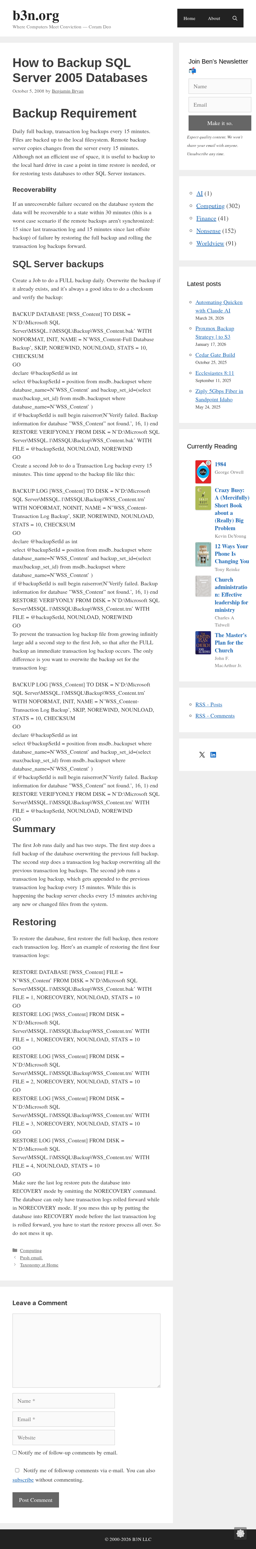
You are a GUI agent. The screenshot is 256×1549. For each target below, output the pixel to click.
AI (199, 193)
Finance (206, 218)
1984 (220, 464)
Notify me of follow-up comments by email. (68, 1452)
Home (189, 18)
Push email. (31, 1257)
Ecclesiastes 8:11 (214, 372)
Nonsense (208, 230)
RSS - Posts (208, 704)
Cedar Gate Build (215, 354)
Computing (31, 1250)
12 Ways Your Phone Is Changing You (232, 553)
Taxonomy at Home (39, 1264)
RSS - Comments (215, 715)
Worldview (210, 243)
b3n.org (35, 14)
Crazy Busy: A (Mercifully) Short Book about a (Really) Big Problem (232, 509)
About (214, 18)
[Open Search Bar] (235, 18)
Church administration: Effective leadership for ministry (231, 594)
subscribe (23, 1479)
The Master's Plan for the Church (231, 642)
